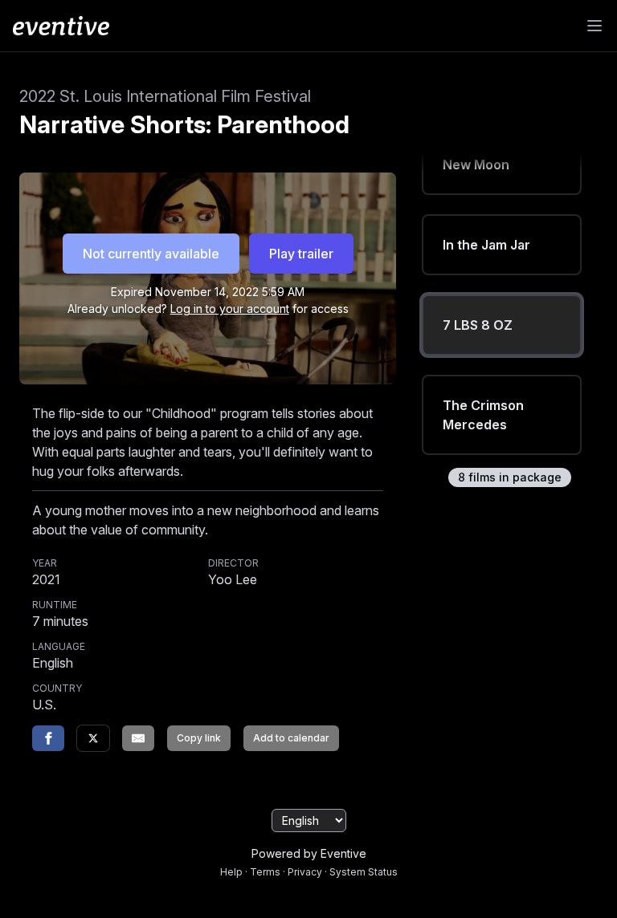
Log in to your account (229, 308)
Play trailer (301, 254)
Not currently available (151, 254)
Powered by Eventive (308, 853)
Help (231, 872)
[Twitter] (93, 738)
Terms (265, 872)
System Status (363, 872)
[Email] (138, 738)
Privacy (305, 872)
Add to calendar (291, 738)
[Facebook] (48, 738)
